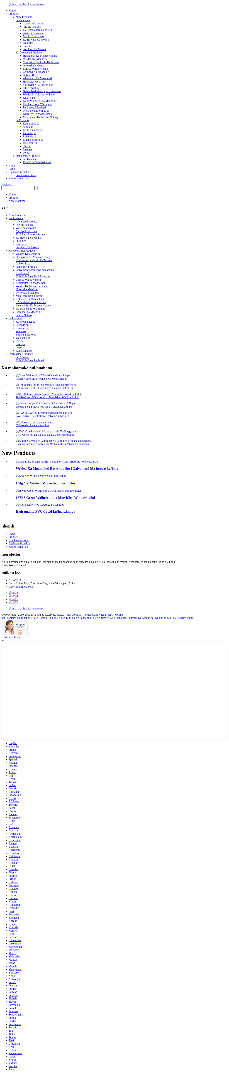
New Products (24, 16)
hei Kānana (29, 159)
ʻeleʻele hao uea (32, 26)
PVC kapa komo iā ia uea (37, 29)
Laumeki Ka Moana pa (140, 617)
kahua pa (28, 126)
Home (12, 10)
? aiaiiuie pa (29, 136)
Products (13, 13)
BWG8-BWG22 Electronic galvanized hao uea (42, 416)
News (12, 165)
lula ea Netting (31, 88)
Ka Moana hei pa (32, 130)
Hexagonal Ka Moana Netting (40, 55)
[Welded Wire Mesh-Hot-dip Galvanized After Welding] (57, 461)
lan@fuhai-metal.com (21, 586)
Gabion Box (30, 75)
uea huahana (23, 20)
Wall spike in (30, 142)
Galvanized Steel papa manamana (42, 91)
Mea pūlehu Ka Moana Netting (40, 117)
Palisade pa (29, 133)
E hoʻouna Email (11, 637)
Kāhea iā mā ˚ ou (18, 178)
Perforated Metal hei (34, 107)
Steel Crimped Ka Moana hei (109, 617)
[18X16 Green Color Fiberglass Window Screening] (49, 490)
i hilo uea (28, 42)
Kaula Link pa (31, 123)
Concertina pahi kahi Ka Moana (41, 62)
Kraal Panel (29, 97)
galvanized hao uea (34, 23)
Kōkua (61, 614)
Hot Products (74, 614)
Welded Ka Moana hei (35, 58)
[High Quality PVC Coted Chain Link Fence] (40, 504)
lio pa (26, 152)
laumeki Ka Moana (34, 65)
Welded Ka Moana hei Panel (39, 94)
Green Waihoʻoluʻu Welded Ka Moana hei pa (41, 378)
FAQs (12, 168)
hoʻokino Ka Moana (34, 49)
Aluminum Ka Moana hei (37, 78)
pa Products (22, 120)
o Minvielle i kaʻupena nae (38, 84)
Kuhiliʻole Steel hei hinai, (37, 162)
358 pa (27, 146)
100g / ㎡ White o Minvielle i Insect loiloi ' (46, 483)
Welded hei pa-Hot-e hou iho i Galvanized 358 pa (44, 406)
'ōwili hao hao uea (33, 33)
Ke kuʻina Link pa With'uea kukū (174, 617)
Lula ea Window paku (35, 68)
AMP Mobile (115, 614)
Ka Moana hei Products (29, 52)
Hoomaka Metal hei (34, 81)
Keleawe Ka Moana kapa (37, 113)
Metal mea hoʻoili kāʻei (36, 110)
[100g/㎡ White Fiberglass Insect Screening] (41, 475)
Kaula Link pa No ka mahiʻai (75, 617)
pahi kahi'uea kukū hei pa (16, 617)
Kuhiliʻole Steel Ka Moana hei (40, 100)
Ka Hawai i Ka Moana (36, 39)
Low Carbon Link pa (44, 617)
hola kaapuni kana (26, 175)
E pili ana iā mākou (19, 171)
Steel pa (27, 149)
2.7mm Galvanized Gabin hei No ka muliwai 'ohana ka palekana (52, 443)
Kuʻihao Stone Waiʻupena (37, 104)
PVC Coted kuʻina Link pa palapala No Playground (45, 434)
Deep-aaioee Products (28, 155)
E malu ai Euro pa (33, 139)
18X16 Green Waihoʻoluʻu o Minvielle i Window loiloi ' (47, 397)
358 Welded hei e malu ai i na (32, 425)
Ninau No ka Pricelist (13, 565)
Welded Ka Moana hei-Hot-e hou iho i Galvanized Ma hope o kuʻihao (67, 468)
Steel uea (28, 46)
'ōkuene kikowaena (95, 614)
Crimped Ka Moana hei (36, 71)
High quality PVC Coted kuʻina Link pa (45, 511)
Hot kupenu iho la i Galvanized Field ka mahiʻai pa (45, 388)
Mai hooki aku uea (33, 36)
